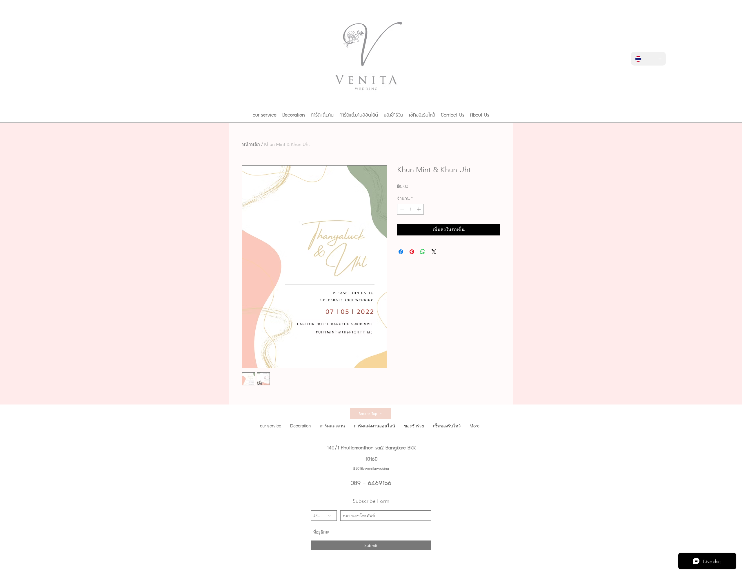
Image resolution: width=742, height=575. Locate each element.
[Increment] (419, 209)
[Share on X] (433, 251)
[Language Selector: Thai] (648, 59)
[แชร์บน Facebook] (400, 251)
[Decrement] (401, 209)
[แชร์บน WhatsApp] (422, 251)
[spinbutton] (410, 209)
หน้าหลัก (251, 144)
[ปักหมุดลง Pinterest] (411, 251)
